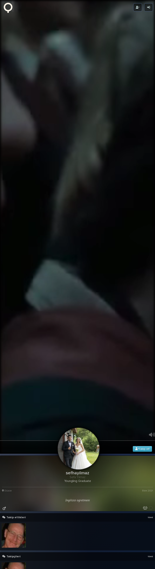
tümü (150, 557)
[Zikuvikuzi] (9, 7)
